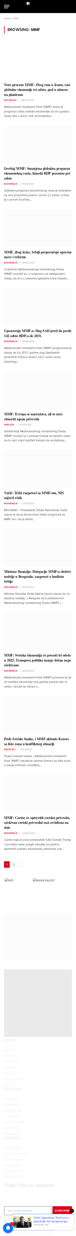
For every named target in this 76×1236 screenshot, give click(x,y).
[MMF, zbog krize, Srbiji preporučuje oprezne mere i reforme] (38, 228)
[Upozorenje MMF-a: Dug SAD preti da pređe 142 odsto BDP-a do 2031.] (38, 307)
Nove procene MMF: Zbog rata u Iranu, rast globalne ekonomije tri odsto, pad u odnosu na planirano (37, 89)
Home (7, 18)
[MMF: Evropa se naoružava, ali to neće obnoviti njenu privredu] (38, 390)
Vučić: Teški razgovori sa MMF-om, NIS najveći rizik (34, 495)
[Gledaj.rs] (38, 6)
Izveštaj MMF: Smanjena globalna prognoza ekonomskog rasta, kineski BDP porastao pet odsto (37, 173)
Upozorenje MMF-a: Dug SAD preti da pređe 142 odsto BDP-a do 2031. (38, 333)
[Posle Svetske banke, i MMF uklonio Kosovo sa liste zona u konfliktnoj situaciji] (38, 715)
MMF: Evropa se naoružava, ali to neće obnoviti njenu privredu (33, 416)
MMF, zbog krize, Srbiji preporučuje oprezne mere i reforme (38, 254)
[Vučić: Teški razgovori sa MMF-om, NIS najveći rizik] (38, 469)
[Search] (71, 6)
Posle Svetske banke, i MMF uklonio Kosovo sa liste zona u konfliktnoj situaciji (36, 741)
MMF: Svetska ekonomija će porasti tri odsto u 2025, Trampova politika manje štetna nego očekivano (37, 660)
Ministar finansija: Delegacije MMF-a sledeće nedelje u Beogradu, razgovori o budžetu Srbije (37, 576)
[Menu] (6, 6)
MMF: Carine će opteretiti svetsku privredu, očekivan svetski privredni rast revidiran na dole (37, 822)
